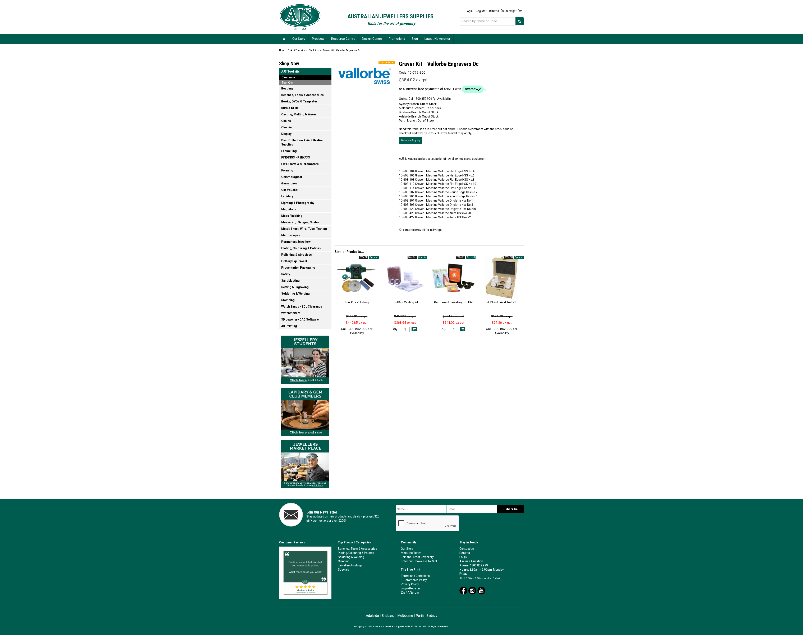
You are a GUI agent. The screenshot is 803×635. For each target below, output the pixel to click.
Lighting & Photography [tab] (297, 202)
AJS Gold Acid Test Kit (501, 302)
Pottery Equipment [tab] (294, 261)
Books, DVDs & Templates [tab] (299, 101)
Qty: (395, 329)
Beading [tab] (287, 88)
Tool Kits (313, 50)
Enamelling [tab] (289, 151)
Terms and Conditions (415, 576)
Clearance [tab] (288, 77)
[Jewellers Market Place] (305, 463)
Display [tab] (286, 133)
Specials (343, 569)
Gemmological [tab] (291, 177)
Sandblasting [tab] (290, 280)
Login (469, 11)
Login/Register (410, 588)
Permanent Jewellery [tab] (296, 241)
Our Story (298, 39)
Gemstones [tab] (289, 183)
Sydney (431, 616)
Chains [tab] (286, 121)
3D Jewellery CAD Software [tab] (300, 319)
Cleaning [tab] (287, 127)
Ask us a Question (471, 561)
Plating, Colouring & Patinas (356, 553)
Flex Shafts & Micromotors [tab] (300, 164)
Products (318, 39)
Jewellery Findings (350, 565)
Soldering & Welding (351, 557)
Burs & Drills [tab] (290, 108)
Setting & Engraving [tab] (295, 287)
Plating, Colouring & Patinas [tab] (301, 248)
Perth (420, 616)
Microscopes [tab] (290, 235)
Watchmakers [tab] (290, 313)
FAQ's (463, 557)
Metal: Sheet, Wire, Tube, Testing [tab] (304, 228)
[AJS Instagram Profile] (472, 590)
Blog (415, 39)
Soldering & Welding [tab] (295, 293)
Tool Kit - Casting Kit (405, 302)
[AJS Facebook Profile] (463, 590)
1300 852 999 (479, 565)
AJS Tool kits (297, 50)
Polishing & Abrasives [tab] (296, 254)
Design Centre (372, 39)
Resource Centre (343, 39)
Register (481, 11)
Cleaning (343, 561)
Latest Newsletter (437, 39)
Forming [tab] (287, 170)
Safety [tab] (285, 274)
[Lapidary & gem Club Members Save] (305, 410)
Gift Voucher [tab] (290, 190)
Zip (403, 592)
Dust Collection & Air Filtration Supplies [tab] (302, 142)
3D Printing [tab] (289, 326)
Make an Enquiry (410, 140)
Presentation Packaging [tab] (298, 267)
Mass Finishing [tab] (291, 215)
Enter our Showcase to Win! (419, 561)
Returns (464, 553)
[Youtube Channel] (481, 590)
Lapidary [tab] (287, 196)
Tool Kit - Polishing (357, 302)
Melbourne (405, 616)
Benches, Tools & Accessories (357, 548)
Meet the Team (411, 553)
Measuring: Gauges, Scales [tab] (300, 222)
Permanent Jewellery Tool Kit (453, 302)
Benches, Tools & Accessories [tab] (302, 95)
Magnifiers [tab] (288, 209)
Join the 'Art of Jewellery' (417, 557)
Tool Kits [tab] (287, 82)
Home (284, 38)
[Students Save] (305, 358)
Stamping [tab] (288, 300)
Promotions (397, 39)
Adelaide (372, 616)
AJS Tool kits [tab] (290, 71)
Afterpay (413, 592)
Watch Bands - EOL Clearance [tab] (301, 306)
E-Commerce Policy (414, 580)
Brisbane (388, 616)
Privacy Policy (410, 584)
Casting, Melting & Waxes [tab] (299, 114)
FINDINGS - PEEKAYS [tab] (295, 157)
